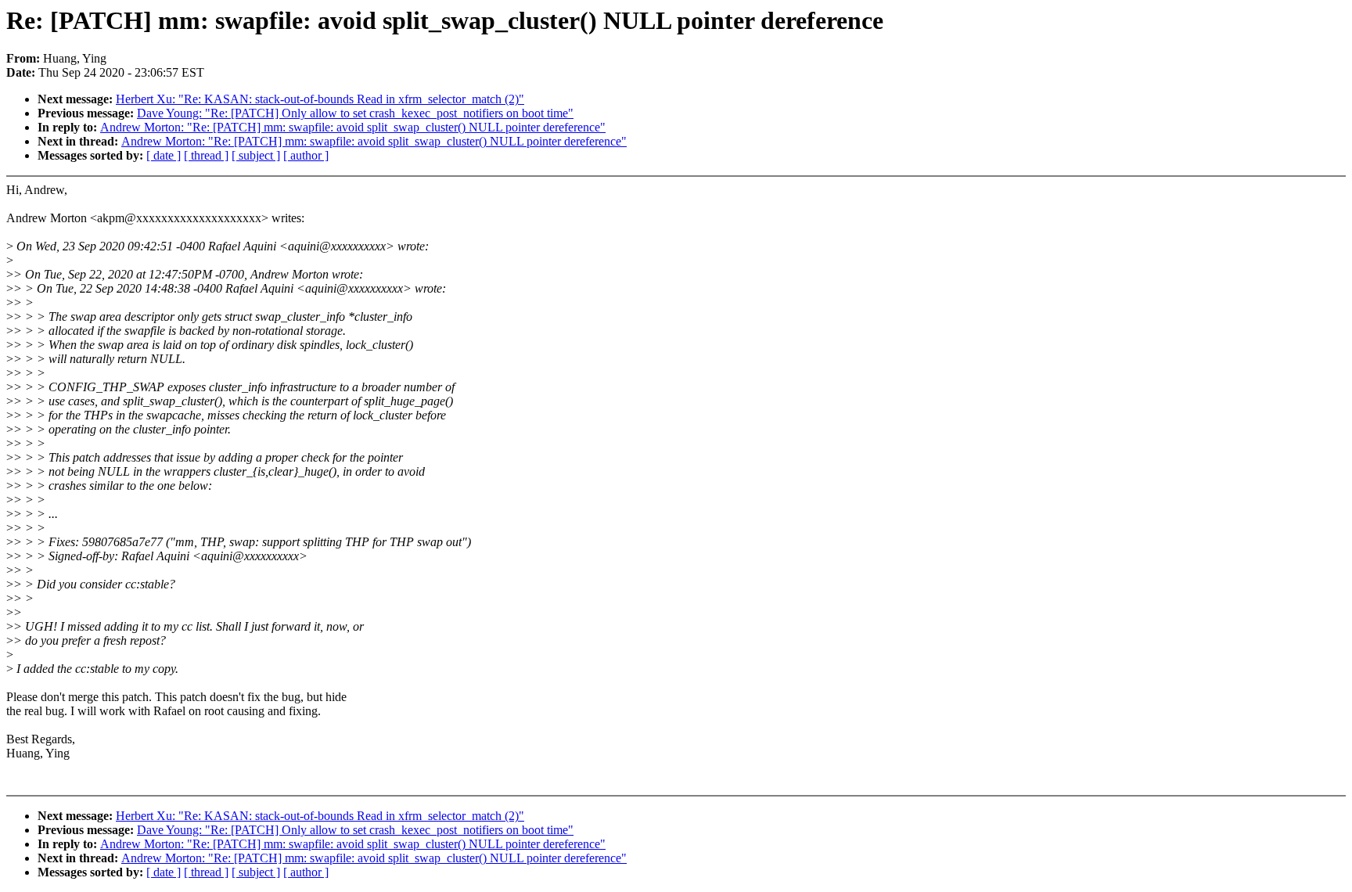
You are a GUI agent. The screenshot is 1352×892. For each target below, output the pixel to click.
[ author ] (306, 155)
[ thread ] (206, 155)
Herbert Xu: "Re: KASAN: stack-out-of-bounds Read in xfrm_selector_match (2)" (320, 99)
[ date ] (163, 155)
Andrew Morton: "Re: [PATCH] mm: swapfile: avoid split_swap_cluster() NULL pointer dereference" (353, 127)
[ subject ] (256, 155)
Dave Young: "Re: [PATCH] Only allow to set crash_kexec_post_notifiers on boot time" (355, 113)
